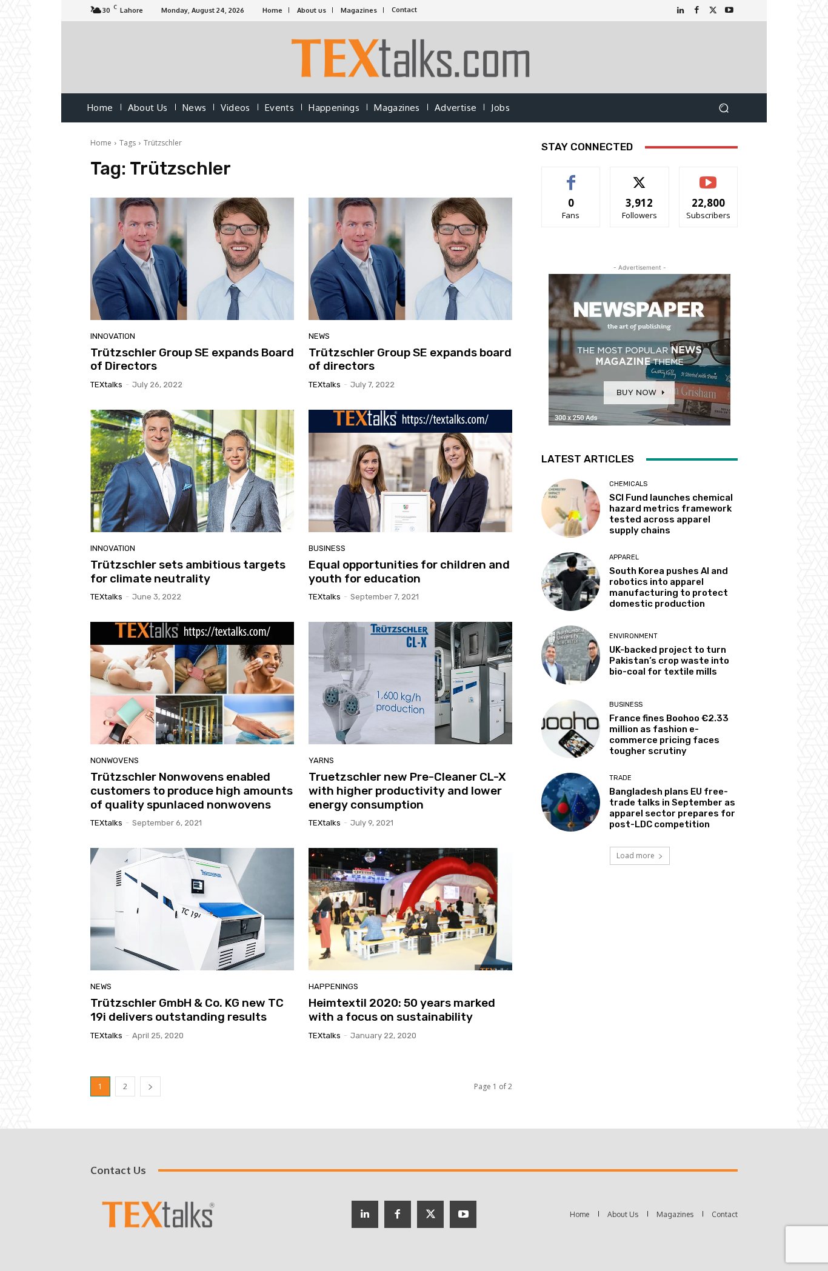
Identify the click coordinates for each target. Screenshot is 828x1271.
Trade (620, 778)
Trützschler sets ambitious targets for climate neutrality (187, 571)
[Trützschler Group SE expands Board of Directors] (192, 259)
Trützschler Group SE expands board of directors (410, 359)
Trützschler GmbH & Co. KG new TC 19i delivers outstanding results (187, 1010)
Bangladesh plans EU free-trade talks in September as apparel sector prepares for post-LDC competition (672, 808)
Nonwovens (114, 760)
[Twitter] (713, 10)
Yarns (321, 760)
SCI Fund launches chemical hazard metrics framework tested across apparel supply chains (671, 514)
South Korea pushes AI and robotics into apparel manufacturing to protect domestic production (668, 587)
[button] (723, 108)
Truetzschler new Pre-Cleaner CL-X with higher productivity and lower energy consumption (407, 791)
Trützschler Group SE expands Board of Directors (192, 359)
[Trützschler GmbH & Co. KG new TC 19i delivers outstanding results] (192, 909)
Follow (640, 176)
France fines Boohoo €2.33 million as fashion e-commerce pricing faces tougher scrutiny (669, 734)
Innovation (112, 336)
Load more (635, 855)
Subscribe (708, 176)
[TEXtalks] (414, 57)
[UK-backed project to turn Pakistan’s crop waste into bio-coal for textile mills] (570, 654)
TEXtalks (106, 384)
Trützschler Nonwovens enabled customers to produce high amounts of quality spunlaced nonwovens (191, 791)
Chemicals (628, 484)
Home (101, 143)
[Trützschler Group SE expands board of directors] (410, 259)
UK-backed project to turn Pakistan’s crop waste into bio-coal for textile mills (669, 660)
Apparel (624, 557)
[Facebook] (697, 10)
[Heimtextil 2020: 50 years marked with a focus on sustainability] (410, 909)
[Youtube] (729, 10)
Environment (633, 636)
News (319, 336)
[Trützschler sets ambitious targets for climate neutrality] (192, 471)
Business (327, 548)
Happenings (333, 986)
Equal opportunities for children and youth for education (409, 571)
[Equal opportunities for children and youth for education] (410, 471)
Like (571, 176)
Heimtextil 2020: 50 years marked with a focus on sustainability (402, 1010)
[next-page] (150, 1086)
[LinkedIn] (680, 10)
